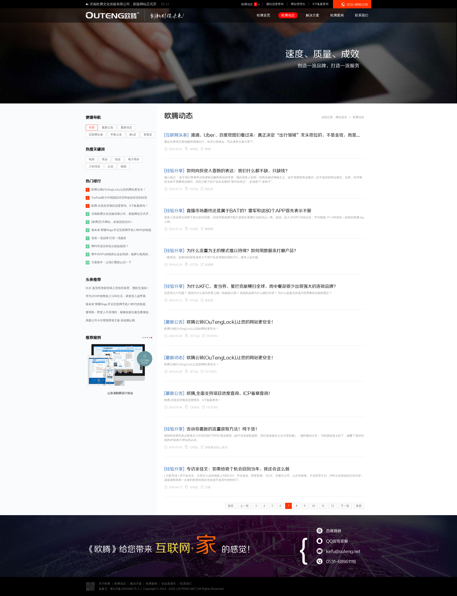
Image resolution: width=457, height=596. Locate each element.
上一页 (244, 506)
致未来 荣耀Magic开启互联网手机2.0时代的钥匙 (119, 230)
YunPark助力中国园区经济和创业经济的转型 (117, 198)
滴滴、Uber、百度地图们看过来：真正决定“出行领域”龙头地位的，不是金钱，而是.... (275, 135)
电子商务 (133, 159)
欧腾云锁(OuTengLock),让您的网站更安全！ (116, 189)
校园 (123, 166)
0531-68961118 (336, 562)
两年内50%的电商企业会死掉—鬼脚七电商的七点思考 (119, 254)
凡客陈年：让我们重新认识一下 (108, 262)
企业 (110, 166)
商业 (105, 159)
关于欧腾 (104, 583)
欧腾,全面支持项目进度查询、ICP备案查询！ (117, 206)
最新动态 (126, 127)
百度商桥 (329, 531)
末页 (359, 506)
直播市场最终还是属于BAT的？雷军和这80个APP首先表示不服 (249, 210)
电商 (91, 159)
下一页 (345, 506)
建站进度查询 (274, 4)
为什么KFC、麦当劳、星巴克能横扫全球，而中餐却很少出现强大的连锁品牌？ (262, 286)
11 (323, 506)
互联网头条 (96, 134)
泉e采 (132, 134)
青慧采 (148, 134)
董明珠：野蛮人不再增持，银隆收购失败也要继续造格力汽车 (119, 312)
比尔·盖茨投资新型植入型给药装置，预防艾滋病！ (117, 288)
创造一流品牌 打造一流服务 (106, 238)
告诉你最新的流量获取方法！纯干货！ (223, 429)
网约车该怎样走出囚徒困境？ (108, 246)
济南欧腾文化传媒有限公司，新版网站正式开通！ (119, 214)
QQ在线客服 (332, 541)
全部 (91, 127)
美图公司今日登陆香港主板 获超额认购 (110, 320)
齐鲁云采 (116, 134)
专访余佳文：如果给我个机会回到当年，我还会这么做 (238, 469)
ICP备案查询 (320, 4)
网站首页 (341, 117)
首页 (230, 506)
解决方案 (312, 15)
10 (313, 506)
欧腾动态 (250, 4)
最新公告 (107, 127)
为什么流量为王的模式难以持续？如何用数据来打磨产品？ (242, 250)
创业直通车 (169, 583)
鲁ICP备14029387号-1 (124, 589)
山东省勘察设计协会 (120, 396)
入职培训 (94, 166)
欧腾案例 (337, 15)
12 (332, 506)
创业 (118, 159)
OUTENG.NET (186, 589)
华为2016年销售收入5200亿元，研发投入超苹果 (116, 296)
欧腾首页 (263, 15)
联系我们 (361, 15)
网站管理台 (298, 4)
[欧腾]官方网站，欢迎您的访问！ (110, 222)
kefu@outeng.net (338, 551)
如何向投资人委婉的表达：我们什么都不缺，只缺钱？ (238, 170)
